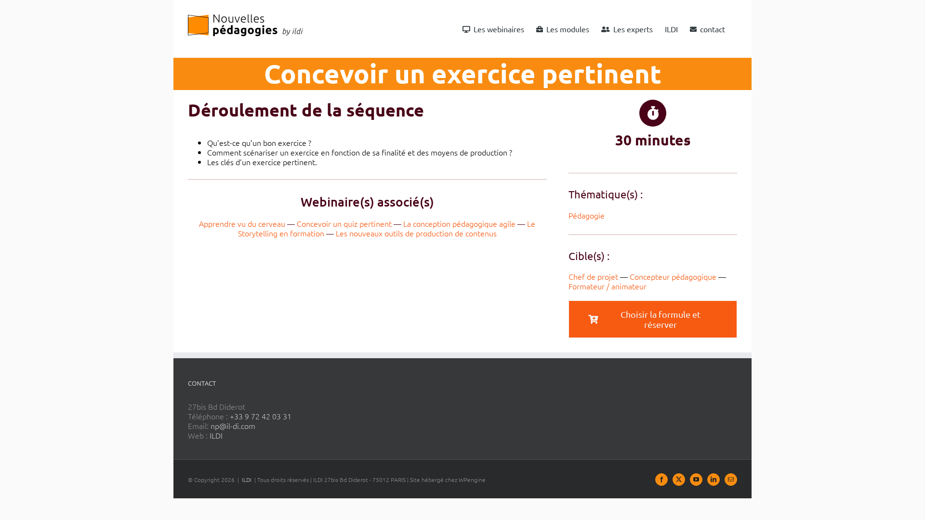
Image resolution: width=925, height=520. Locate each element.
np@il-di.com (233, 425)
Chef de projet (593, 276)
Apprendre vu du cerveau (242, 223)
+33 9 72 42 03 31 (260, 416)
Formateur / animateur (607, 286)
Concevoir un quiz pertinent (344, 223)
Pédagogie (586, 215)
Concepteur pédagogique (673, 276)
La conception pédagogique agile (459, 223)
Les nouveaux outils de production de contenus (416, 233)
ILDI (216, 435)
